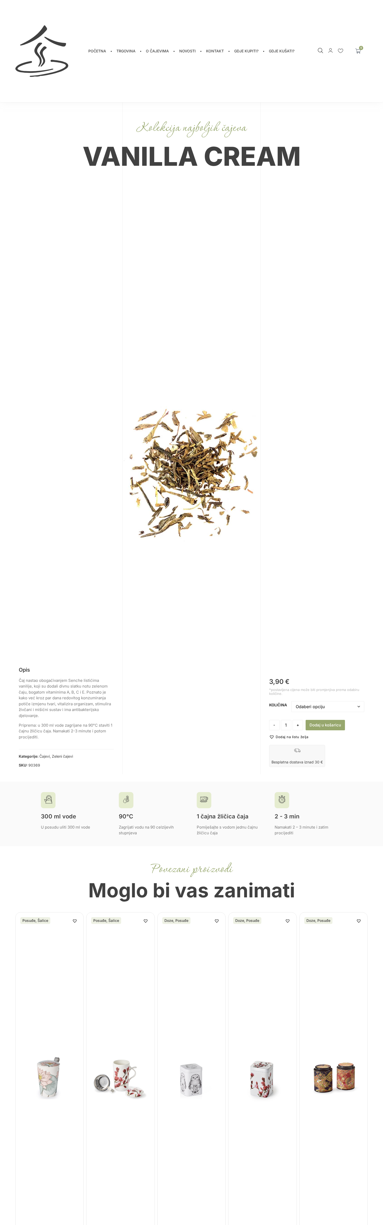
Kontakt (215, 51)
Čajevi (44, 756)
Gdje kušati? (281, 51)
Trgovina (125, 51)
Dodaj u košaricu (325, 724)
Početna (97, 51)
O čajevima (157, 51)
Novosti (187, 51)
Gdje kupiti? (246, 51)
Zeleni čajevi (62, 756)
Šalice (43, 920)
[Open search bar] (320, 50)
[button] (288, 737)
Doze (168, 920)
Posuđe (28, 920)
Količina (278, 705)
